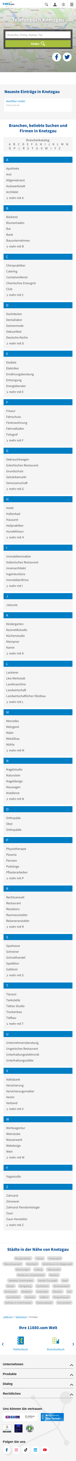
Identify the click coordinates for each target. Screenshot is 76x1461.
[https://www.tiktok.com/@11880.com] (26, 1450)
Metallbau (13, 738)
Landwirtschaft (16, 690)
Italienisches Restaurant (22, 562)
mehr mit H (16, 537)
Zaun (9, 1213)
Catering (11, 271)
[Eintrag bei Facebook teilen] (56, 57)
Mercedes (12, 721)
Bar (8, 229)
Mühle (10, 744)
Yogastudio (13, 1176)
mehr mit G (16, 489)
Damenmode (15, 326)
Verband (11, 1103)
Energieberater (16, 386)
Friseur (10, 411)
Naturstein (13, 775)
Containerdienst (17, 277)
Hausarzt (12, 520)
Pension (11, 860)
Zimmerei (12, 1201)
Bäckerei (12, 217)
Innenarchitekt (16, 568)
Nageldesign (14, 781)
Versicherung (15, 1085)
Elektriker (12, 368)
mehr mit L (16, 702)
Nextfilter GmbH (15, 101)
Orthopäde (13, 818)
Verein (10, 1097)
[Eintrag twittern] (67, 57)
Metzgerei (12, 727)
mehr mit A (16, 198)
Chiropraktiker (15, 265)
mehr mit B (16, 246)
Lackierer (12, 672)
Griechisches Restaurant (22, 465)
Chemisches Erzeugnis (21, 283)
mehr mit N (16, 799)
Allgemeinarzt (15, 180)
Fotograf (11, 434)
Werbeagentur (15, 1128)
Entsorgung (14, 380)
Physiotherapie (16, 849)
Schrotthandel (15, 957)
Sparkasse (13, 946)
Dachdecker (14, 314)
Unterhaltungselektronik (22, 1054)
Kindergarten (15, 624)
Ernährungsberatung (20, 374)
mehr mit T (16, 1024)
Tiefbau (11, 1018)
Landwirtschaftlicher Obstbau (26, 696)
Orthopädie (13, 830)
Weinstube (13, 1134)
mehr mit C (16, 295)
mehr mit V (16, 1109)
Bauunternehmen (18, 240)
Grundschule (14, 471)
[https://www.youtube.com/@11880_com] (45, 1450)
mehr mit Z (16, 1225)
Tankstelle (13, 1000)
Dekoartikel (14, 331)
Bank (9, 234)
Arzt (8, 174)
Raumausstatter (17, 915)
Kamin (10, 647)
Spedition (12, 963)
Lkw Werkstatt (15, 678)
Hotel (10, 508)
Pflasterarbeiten (17, 872)
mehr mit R (16, 927)
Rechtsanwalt (15, 897)
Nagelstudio (14, 769)
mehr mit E (16, 392)
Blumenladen (15, 223)
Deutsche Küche (17, 337)
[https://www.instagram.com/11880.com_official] (16, 1450)
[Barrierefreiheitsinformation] (63, 4)
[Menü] (71, 4)
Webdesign (13, 1145)
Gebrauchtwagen (17, 459)
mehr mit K (16, 653)
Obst (9, 824)
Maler (10, 733)
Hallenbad (13, 514)
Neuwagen (13, 787)
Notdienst (12, 793)
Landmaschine (16, 684)
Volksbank (13, 1079)
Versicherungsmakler (20, 1091)
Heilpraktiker (15, 525)
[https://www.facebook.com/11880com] (7, 1450)
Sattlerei (11, 969)
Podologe (12, 866)
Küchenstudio (15, 636)
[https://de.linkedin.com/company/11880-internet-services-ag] (35, 1450)
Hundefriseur (15, 531)
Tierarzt (11, 994)
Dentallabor (14, 320)
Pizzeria (11, 855)
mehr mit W (16, 1157)
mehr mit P (16, 878)
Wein (9, 1151)
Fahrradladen (15, 428)
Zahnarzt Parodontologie (23, 1207)
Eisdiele (11, 362)
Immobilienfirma (17, 580)
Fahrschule (13, 417)
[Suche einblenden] (46, 4)
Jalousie (11, 605)
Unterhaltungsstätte (19, 1060)
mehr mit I (15, 586)
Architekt (12, 192)
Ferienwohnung (16, 423)
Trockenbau (14, 1012)
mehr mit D (16, 343)
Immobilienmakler (18, 556)
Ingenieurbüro (15, 574)
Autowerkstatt (15, 186)
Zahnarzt (12, 1195)
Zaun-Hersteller (16, 1219)
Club (9, 289)
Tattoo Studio (15, 1006)
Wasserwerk (14, 1140)
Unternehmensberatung (22, 1043)
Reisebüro (13, 909)
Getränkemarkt (16, 477)
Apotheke (12, 168)
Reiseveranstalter (17, 921)
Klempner (12, 641)
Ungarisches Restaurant (22, 1049)
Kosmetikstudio (16, 630)
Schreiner (12, 952)
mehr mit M (16, 750)
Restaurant (13, 903)
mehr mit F (16, 440)
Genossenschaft (17, 483)
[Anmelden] (55, 4)
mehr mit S (16, 975)
